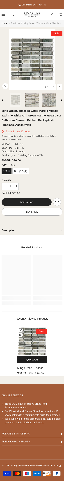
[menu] (3, 14)
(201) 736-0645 (39, 5)
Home (4, 23)
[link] (57, 202)
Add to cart (26, 202)
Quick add (32, 359)
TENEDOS (18, 144)
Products (15, 23)
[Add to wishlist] (20, 329)
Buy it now (32, 211)
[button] (53, 87)
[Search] (12, 14)
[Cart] (60, 14)
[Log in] (51, 14)
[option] (32, 59)
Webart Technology (51, 465)
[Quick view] (20, 335)
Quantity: (6, 180)
